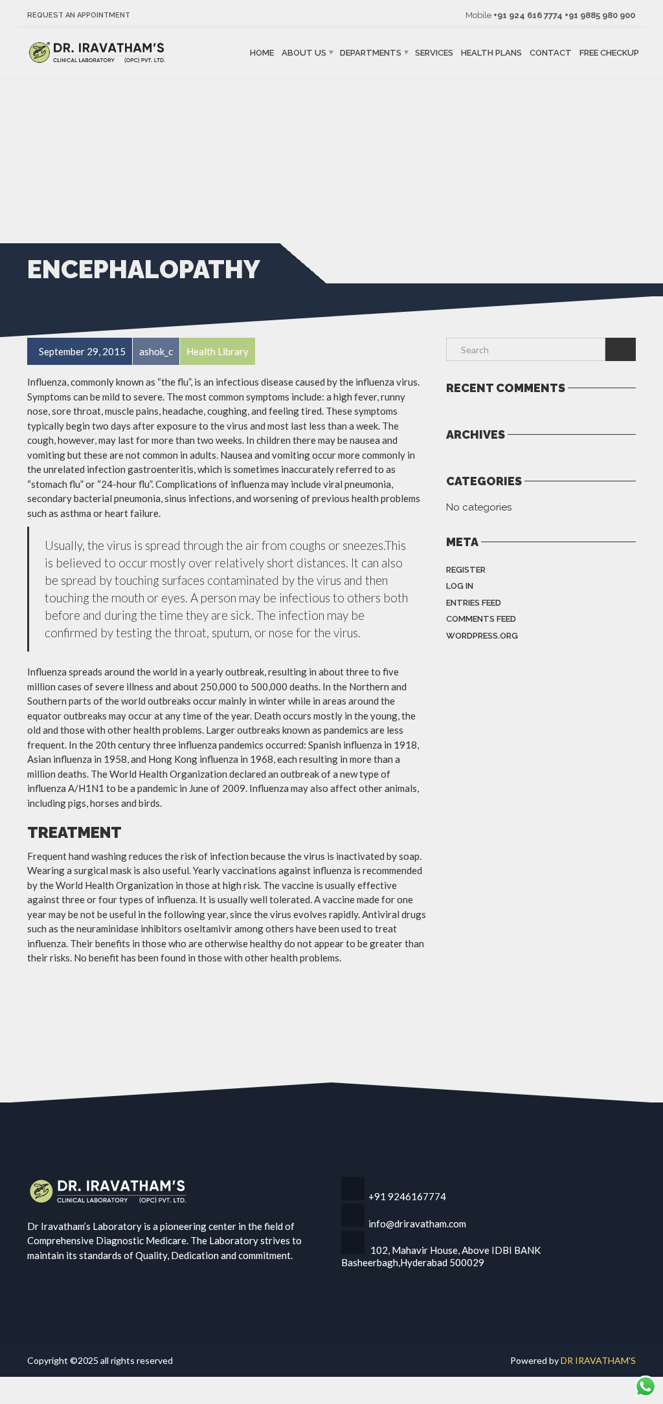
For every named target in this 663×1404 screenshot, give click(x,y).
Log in (459, 586)
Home (262, 52)
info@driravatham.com (417, 1223)
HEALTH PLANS (491, 52)
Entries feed (473, 603)
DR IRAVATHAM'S (598, 1360)
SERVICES (434, 52)
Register (466, 570)
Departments (370, 52)
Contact (551, 52)
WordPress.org (482, 636)
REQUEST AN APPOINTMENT (78, 15)
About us (304, 52)
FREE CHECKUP (609, 52)
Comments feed (481, 619)
